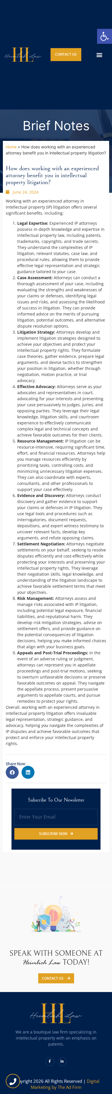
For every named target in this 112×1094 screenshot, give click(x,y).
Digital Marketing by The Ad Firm (65, 1084)
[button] (99, 54)
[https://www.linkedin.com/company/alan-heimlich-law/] (62, 1061)
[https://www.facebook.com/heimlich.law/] (49, 1061)
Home (11, 146)
